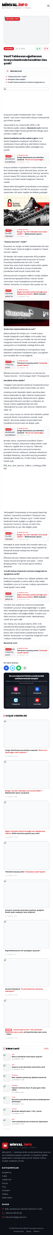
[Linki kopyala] (24, 668)
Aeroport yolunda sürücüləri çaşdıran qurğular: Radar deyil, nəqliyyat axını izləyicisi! (24, 911)
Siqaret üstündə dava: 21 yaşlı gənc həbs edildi (28, 1089)
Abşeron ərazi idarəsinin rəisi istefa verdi (28, 1067)
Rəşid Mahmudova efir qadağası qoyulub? (22, 951)
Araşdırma (6, 1172)
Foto (4, 1187)
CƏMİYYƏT (7, 1179)
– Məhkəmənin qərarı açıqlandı (32, 234)
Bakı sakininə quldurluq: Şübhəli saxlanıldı (29, 1077)
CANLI (4, 1176)
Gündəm (6, 1190)
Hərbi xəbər (7, 1197)
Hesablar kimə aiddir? (17, 79)
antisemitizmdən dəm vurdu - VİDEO (26, 1032)
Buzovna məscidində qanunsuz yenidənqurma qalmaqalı (31, 1100)
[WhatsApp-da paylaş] (18, 668)
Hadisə (5, 1194)
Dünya (5, 1183)
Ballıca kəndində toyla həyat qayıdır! (27, 1056)
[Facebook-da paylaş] (6, 668)
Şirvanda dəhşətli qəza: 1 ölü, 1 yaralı (27, 1111)
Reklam (36, 1231)
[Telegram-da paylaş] (12, 668)
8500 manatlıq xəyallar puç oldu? (32, 294)
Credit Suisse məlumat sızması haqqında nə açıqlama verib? (26, 82)
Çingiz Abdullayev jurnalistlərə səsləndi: (30, 159)
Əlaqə (28, 1231)
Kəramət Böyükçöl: (24, 990)
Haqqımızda (19, 1231)
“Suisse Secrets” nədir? (17, 77)
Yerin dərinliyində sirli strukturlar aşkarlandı (30, 1121)
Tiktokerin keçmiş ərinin (32, 364)
